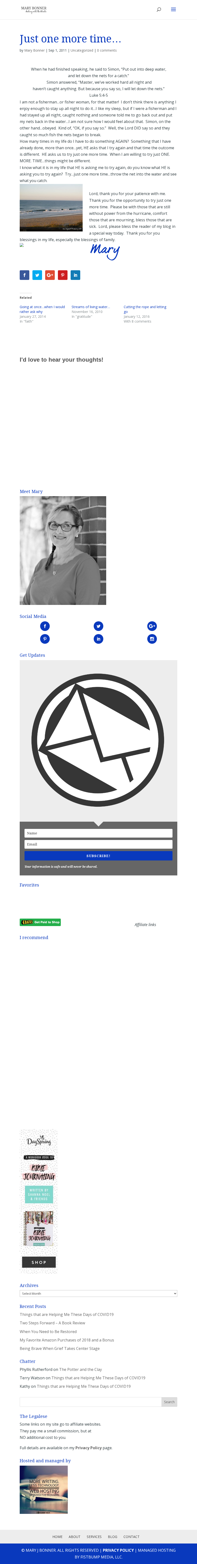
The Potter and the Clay (80, 1369)
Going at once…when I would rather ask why (42, 309)
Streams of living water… (91, 307)
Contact (131, 1536)
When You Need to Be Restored (48, 1331)
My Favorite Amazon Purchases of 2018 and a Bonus (67, 1340)
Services (94, 1536)
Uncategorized (82, 50)
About (74, 1536)
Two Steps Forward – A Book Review (52, 1323)
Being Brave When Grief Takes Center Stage (60, 1348)
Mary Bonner (34, 50)
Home (57, 1536)
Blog (112, 1536)
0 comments (107, 50)
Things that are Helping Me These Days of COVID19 (67, 1314)
